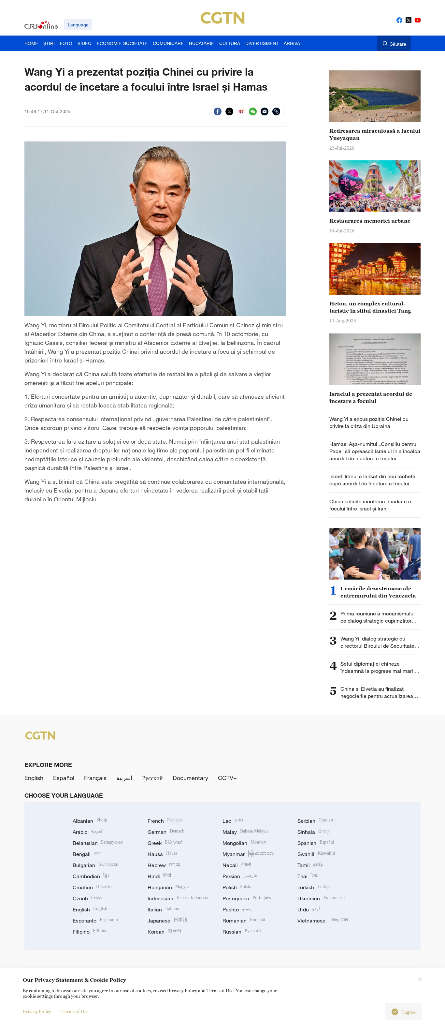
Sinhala (313, 832)
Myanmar (248, 854)
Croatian (92, 887)
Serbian (315, 821)
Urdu (308, 909)
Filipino (90, 931)
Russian (242, 931)
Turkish (313, 887)
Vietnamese (322, 920)
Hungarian (168, 887)
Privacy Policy (37, 1011)
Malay (245, 832)
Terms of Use (75, 1011)
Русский (152, 777)
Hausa (162, 854)
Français (95, 777)
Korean (164, 931)
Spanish (315, 843)
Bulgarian (96, 865)
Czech (87, 898)
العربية (124, 777)
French (165, 821)
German (166, 832)
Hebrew (164, 865)
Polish (237, 887)
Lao (233, 821)
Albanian (90, 821)
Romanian (244, 920)
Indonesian (178, 898)
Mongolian (244, 843)
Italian (163, 909)
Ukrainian (321, 898)
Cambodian (91, 876)
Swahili (316, 854)
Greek (165, 843)
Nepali (237, 865)
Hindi (159, 876)
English (33, 777)
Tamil (310, 865)
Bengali (87, 854)
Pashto (237, 909)
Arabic (88, 832)
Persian (240, 876)
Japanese (167, 920)
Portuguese (247, 898)
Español (63, 777)
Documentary (190, 777)
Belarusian (97, 843)
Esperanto (95, 920)
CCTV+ (227, 777)
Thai (308, 876)
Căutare (398, 44)
